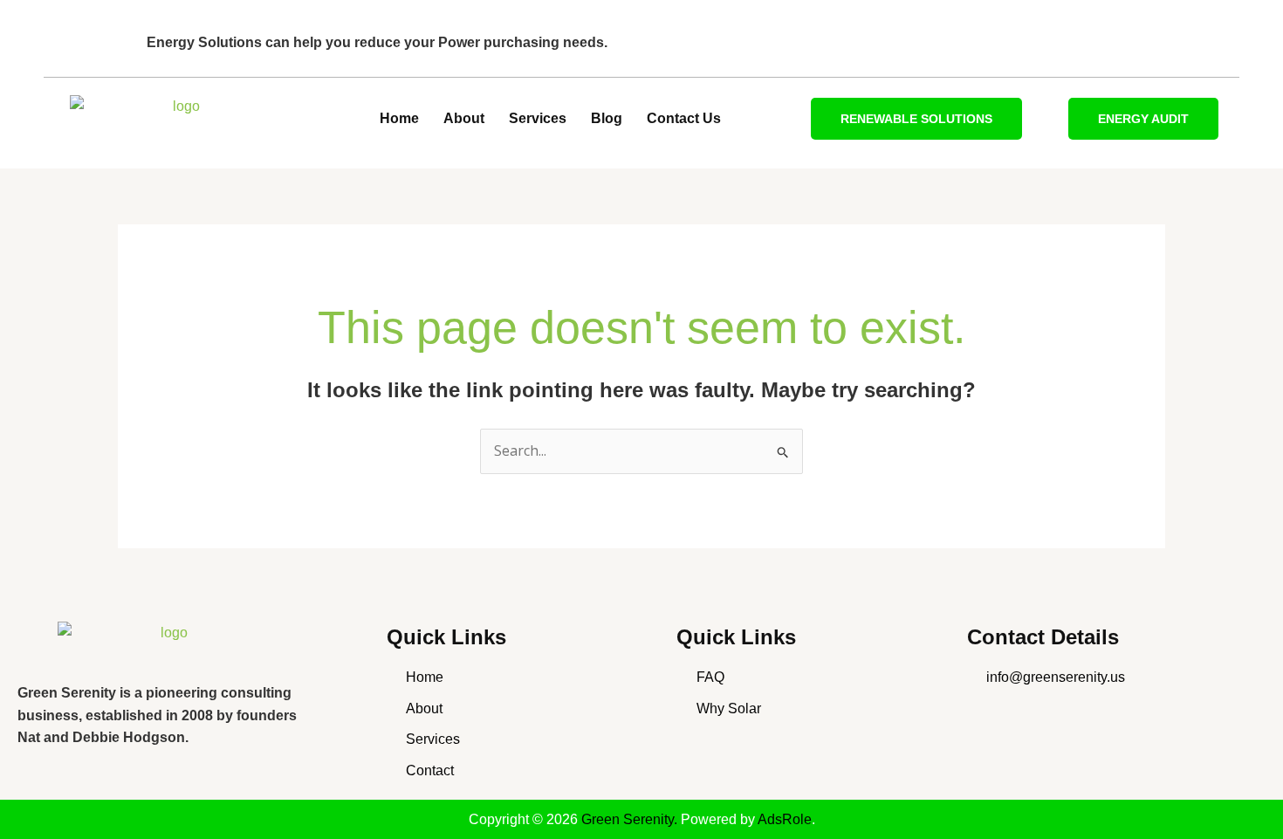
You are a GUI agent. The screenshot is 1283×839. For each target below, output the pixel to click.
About (463, 118)
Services (537, 118)
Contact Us (684, 118)
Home (399, 118)
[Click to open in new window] (167, 645)
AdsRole (785, 819)
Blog (606, 118)
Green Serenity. (631, 819)
